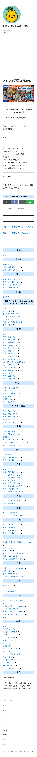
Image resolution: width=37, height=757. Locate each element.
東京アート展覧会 (9, 637)
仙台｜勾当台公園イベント (12, 285)
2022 (5, 725)
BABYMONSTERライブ (11, 668)
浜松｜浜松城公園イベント (12, 434)
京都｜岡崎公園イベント (11, 457)
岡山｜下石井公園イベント (12, 513)
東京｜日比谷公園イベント (12, 348)
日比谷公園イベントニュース (13, 611)
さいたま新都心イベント (11, 316)
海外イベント (7, 640)
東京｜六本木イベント (11, 367)
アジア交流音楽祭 (19, 208)
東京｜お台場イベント (11, 373)
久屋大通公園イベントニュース (14, 614)
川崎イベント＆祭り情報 (15, 26)
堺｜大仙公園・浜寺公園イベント (15, 491)
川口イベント (7, 319)
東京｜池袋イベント (10, 351)
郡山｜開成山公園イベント (12, 287)
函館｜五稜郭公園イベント (12, 270)
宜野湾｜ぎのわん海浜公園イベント (15, 576)
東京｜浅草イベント (10, 340)
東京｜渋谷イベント (10, 365)
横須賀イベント (8, 399)
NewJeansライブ (9, 665)
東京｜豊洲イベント (10, 370)
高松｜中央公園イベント (11, 525)
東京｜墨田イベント (10, 337)
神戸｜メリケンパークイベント (14, 501)
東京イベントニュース (11, 603)
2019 (4, 711)
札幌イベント (7, 264)
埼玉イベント (7, 308)
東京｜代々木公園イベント (12, 359)
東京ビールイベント (10, 629)
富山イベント (7, 419)
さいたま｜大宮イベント (11, 314)
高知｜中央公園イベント (11, 533)
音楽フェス (7, 646)
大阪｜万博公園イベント (11, 472)
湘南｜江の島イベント (11, 402)
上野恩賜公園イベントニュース (14, 606)
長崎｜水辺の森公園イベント (13, 556)
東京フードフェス (9, 626)
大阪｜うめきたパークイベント (14, 475)
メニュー (6, 32)
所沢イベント (7, 311)
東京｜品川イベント (10, 376)
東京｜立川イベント (10, 379)
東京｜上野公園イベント (11, 342)
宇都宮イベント (8, 297)
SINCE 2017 (7, 701)
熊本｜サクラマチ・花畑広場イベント (16, 553)
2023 (5, 730)
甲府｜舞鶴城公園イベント (12, 414)
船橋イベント (7, 325)
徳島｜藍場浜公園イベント (12, 527)
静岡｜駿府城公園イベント (12, 431)
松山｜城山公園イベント (11, 530)
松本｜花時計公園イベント (12, 416)
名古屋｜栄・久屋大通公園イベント (15, 442)
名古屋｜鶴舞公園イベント (12, 445)
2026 (5, 745)
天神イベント (7, 550)
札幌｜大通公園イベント (11, 267)
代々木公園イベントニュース (13, 609)
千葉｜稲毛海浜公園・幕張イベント (15, 322)
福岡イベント (7, 548)
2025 (5, 740)
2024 (5, 735)
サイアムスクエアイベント (12, 588)
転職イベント (7, 657)
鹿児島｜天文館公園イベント (13, 559)
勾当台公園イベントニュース (13, 600)
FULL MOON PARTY (10, 591)
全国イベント (7, 255)
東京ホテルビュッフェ (11, 635)
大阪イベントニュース (11, 617)
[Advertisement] (18, 59)
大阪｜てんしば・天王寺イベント (15, 486)
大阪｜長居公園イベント (11, 489)
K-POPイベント (8, 662)
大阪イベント (7, 469)
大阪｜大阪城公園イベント (12, 483)
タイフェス (7, 643)
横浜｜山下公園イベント (11, 393)
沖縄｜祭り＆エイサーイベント (14, 568)
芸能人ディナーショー (11, 648)
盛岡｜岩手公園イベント (11, 282)
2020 (5, 715)
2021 (4, 720)
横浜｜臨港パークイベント (12, 396)
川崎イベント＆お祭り (11, 388)
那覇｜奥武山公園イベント (12, 574)
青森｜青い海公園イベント (12, 279)
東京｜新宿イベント (10, 354)
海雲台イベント (8, 586)
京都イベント (7, 454)
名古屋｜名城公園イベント (12, 440)
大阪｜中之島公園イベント (12, 480)
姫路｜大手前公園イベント (12, 503)
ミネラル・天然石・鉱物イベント (15, 654)
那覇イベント (7, 571)
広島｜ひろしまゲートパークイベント (16, 515)
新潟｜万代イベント (10, 411)
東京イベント (7, 334)
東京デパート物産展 (10, 632)
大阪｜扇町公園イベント (11, 477)
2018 (4, 706)
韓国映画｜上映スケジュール (13, 660)
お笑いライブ (7, 651)
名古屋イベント (8, 437)
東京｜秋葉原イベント (11, 345)
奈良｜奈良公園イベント (11, 460)
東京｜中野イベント (10, 356)
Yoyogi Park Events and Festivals (14, 362)
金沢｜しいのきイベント (11, 422)
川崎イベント (8, 208)
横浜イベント (7, 391)
